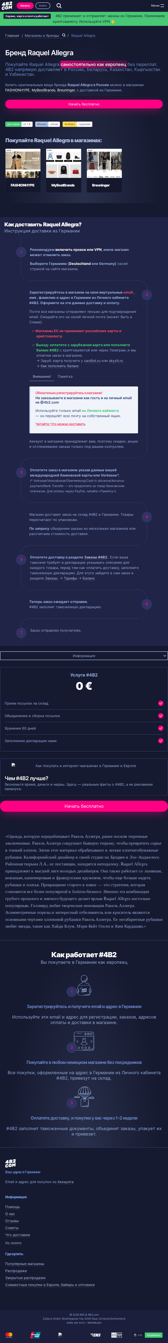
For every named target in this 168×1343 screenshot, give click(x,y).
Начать (25, 5)
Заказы (51, 578)
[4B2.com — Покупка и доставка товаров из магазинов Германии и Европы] (7, 5)
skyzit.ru (116, 360)
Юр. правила (13, 1242)
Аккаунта (66, 1182)
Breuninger (66, 90)
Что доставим (17, 1235)
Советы (12, 1228)
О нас (10, 1214)
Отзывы (12, 1221)
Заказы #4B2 (95, 557)
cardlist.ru (92, 360)
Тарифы (70, 578)
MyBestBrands (43, 90)
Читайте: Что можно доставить (60, 424)
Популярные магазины (24, 1263)
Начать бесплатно (84, 104)
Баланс (89, 578)
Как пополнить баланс (60, 366)
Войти (43, 5)
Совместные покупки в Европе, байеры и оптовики (50, 1285)
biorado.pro (95, 1322)
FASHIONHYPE (17, 90)
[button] (162, 5)
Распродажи (16, 1271)
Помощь (12, 1207)
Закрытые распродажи (25, 1278)
